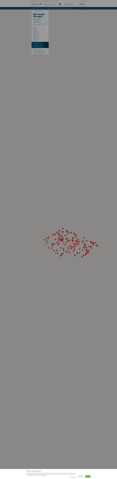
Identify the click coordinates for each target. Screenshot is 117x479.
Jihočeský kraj (35, 30)
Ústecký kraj (35, 27)
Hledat (55, 4)
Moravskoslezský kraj (37, 39)
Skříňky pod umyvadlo (35, 8)
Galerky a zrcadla (55, 8)
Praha (34, 26)
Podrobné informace (43, 475)
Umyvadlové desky (48, 8)
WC (67, 8)
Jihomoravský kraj (36, 37)
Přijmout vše (88, 476)
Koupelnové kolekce (82, 8)
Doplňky (65, 8)
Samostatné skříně (42, 8)
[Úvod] (33, 11)
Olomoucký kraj (36, 38)
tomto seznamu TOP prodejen (41, 52)
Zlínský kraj (35, 40)
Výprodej (71, 8)
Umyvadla (60, 8)
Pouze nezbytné (80, 476)
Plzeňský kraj (35, 29)
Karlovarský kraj (36, 28)
